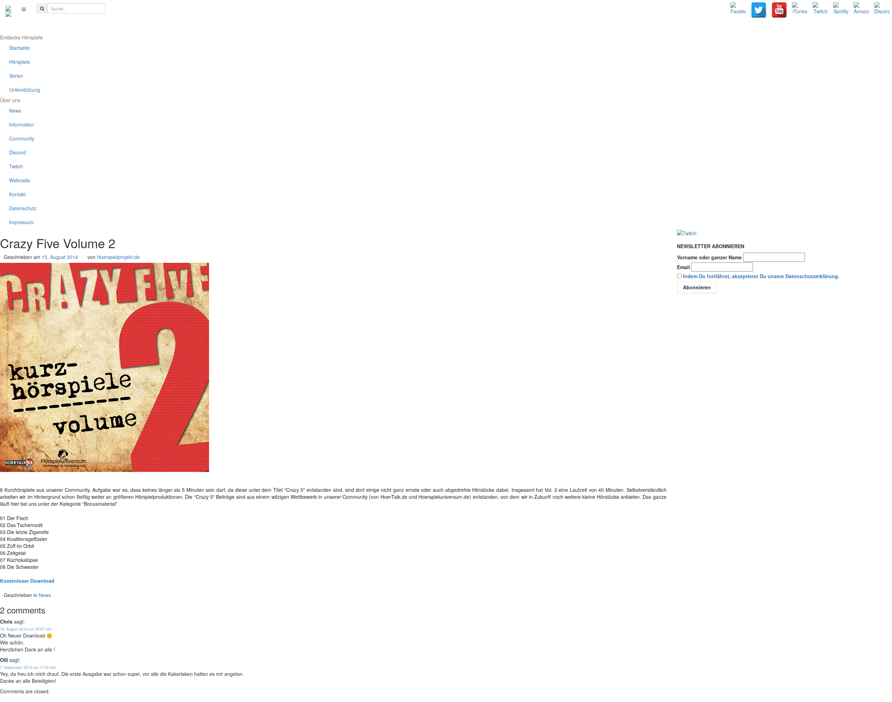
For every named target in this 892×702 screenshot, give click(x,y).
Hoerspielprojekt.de (118, 256)
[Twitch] (820, 10)
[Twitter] (759, 10)
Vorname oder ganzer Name (709, 257)
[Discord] (882, 10)
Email (683, 267)
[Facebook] (738, 10)
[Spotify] (841, 10)
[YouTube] (779, 10)
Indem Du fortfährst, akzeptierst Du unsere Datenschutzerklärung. (761, 276)
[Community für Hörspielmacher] (8, 9)
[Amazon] (861, 10)
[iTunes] (800, 10)
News (45, 595)
